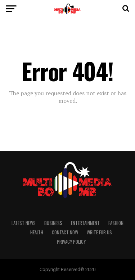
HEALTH (36, 232)
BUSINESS (53, 223)
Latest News (24, 223)
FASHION (115, 223)
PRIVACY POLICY (71, 241)
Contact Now (65, 232)
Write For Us (99, 232)
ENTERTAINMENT (85, 223)
